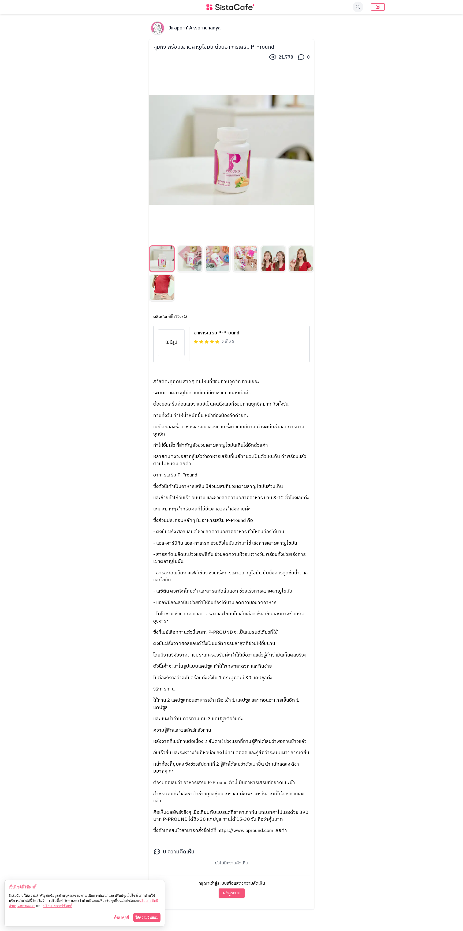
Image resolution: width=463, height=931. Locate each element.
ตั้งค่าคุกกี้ (121, 917)
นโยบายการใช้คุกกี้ (57, 905)
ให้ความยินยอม (146, 917)
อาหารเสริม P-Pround (216, 333)
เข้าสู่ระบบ (231, 893)
